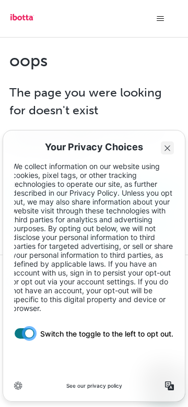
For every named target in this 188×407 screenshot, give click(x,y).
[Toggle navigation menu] (160, 18)
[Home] (21, 21)
